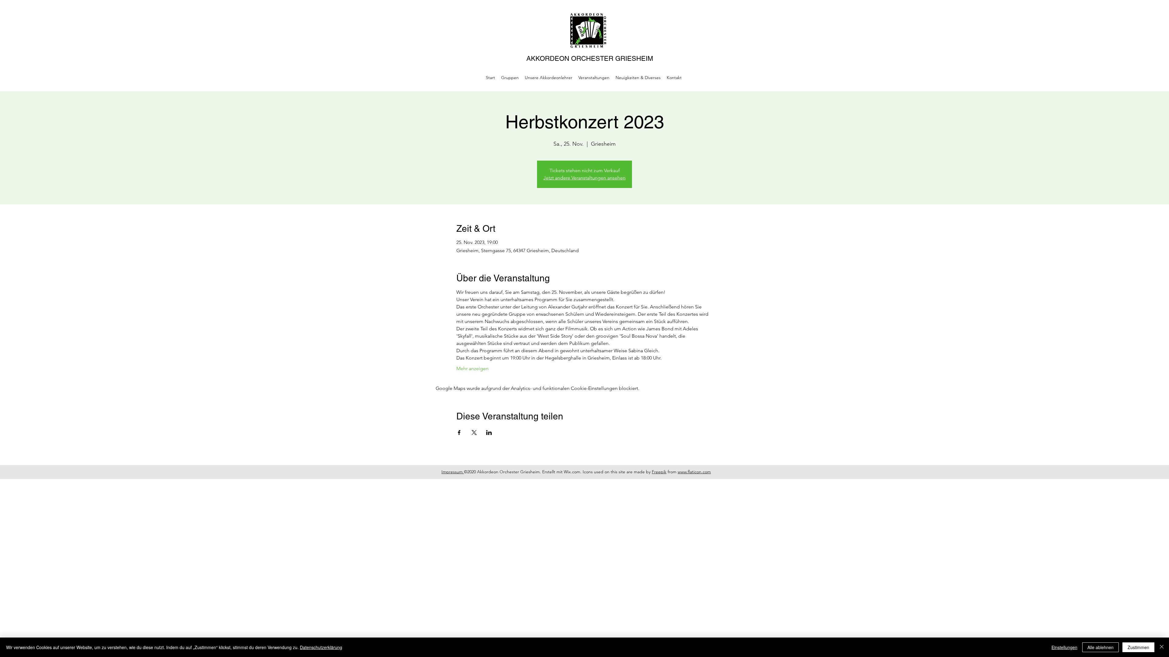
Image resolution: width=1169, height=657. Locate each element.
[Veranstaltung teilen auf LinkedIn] (489, 432)
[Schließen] (1161, 647)
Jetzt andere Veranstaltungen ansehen (584, 178)
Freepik (659, 471)
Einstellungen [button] (1064, 647)
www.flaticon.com (694, 471)
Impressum (452, 471)
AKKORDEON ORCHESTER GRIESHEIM (589, 58)
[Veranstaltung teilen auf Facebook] (459, 432)
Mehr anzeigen (472, 368)
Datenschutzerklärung (321, 647)
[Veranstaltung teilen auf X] (474, 432)
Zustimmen (1138, 647)
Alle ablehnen (1100, 647)
